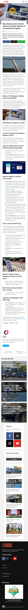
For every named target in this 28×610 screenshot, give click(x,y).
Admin (5, 31)
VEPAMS (22, 187)
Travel (16, 323)
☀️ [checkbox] (3, 606)
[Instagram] (9, 443)
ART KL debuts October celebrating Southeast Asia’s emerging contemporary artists (13, 506)
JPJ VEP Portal (8, 186)
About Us (4, 565)
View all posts (6, 345)
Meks (15, 607)
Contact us (5, 567)
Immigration (5, 323)
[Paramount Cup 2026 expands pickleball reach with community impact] (14, 391)
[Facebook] (9, 435)
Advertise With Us (6, 573)
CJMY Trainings (6, 576)
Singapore (23, 46)
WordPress (22, 607)
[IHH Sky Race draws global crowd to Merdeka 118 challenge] (14, 370)
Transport (12, 323)
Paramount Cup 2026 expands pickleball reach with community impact (13, 491)
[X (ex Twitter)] (17, 435)
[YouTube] (17, 443)
